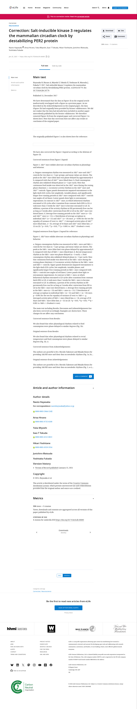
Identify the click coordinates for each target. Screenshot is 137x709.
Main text (14, 77)
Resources (43, 652)
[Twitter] (23, 666)
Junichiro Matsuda (80, 47)
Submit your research (120, 8)
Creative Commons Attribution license (108, 684)
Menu (24, 8)
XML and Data (44, 654)
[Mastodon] (28, 666)
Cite (122, 31)
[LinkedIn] (17, 666)
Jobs (11, 644)
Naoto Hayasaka (15, 47)
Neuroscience (14, 26)
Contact (13, 652)
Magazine (46, 8)
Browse (37, 8)
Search (94, 8)
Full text (44, 66)
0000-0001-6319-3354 (43, 447)
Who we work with (16, 647)
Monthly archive (46, 647)
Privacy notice (68, 613)
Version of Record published (46, 468)
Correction (12, 23)
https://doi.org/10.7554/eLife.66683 (32, 57)
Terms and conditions (18, 654)
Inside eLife (44, 644)
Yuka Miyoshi (40, 47)
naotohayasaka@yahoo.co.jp (62, 406)
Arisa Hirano (30, 47)
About (66, 8)
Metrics (13, 90)
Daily (59, 575)
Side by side (57, 66)
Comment (121, 37)
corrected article (83, 16)
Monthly (67, 575)
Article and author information (17, 83)
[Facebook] (50, 666)
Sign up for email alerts (68, 608)
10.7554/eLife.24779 (41, 90)
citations (113, 44)
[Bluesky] (11, 666)
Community (57, 8)
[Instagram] (34, 666)
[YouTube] (39, 666)
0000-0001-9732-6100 (43, 421)
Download (109, 31)
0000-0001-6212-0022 (43, 437)
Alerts (104, 8)
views (104, 44)
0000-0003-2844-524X (43, 411)
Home (30, 8)
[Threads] (45, 666)
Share (108, 36)
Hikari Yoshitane (65, 47)
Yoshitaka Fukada (16, 50)
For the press (44, 649)
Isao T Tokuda (52, 47)
